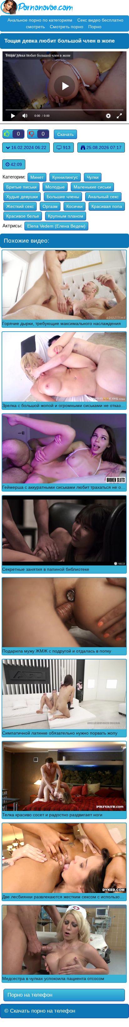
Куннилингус (65, 177)
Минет (37, 177)
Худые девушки (22, 196)
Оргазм (50, 206)
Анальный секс (103, 196)
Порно (94, 26)
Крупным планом (65, 216)
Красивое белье (22, 216)
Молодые (55, 186)
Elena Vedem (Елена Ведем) (56, 226)
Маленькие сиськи (92, 186)
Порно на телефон (29, 995)
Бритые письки (21, 186)
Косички (74, 206)
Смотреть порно (66, 26)
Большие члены (63, 196)
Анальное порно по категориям (40, 20)
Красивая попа (106, 206)
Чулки (93, 177)
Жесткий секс (20, 206)
